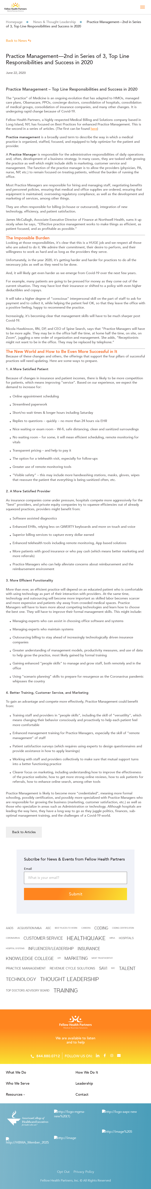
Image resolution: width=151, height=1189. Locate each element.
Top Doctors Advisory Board (28, 990)
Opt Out (63, 1172)
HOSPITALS (126, 938)
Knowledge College (30, 958)
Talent (127, 968)
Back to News (17, 40)
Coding (101, 928)
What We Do (16, 1072)
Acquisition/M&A (29, 928)
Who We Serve (17, 1083)
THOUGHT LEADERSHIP (69, 979)
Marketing (76, 958)
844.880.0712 (48, 1056)
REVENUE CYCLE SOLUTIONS (72, 968)
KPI (59, 958)
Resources (14, 1094)
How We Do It (87, 1072)
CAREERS (85, 928)
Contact (82, 1094)
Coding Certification (123, 928)
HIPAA (112, 938)
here (94, 128)
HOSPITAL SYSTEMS (15, 948)
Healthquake (86, 938)
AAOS (9, 928)
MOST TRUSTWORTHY (102, 958)
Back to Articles (24, 832)
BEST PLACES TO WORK (66, 928)
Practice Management (26, 968)
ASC (48, 928)
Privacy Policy (84, 1172)
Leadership (84, 1083)
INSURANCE (89, 948)
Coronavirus (13, 938)
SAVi (103, 968)
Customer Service (43, 938)
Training (65, 990)
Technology (21, 979)
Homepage (14, 22)
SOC (113, 968)
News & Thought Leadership (54, 22)
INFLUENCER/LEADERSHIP (51, 948)
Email (28, 869)
